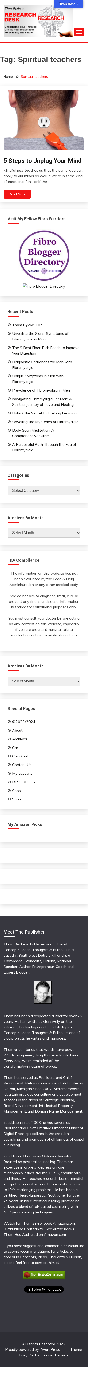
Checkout (20, 756)
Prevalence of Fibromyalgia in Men (41, 390)
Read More (17, 194)
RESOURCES (23, 782)
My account (22, 773)
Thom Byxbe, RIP (27, 324)
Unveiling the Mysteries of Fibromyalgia (45, 421)
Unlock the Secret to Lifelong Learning (44, 413)
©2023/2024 (23, 721)
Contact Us (21, 764)
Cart (16, 747)
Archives (19, 739)
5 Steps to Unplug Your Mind (43, 160)
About (17, 730)
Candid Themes (55, 1355)
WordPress (50, 1349)
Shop (16, 790)
